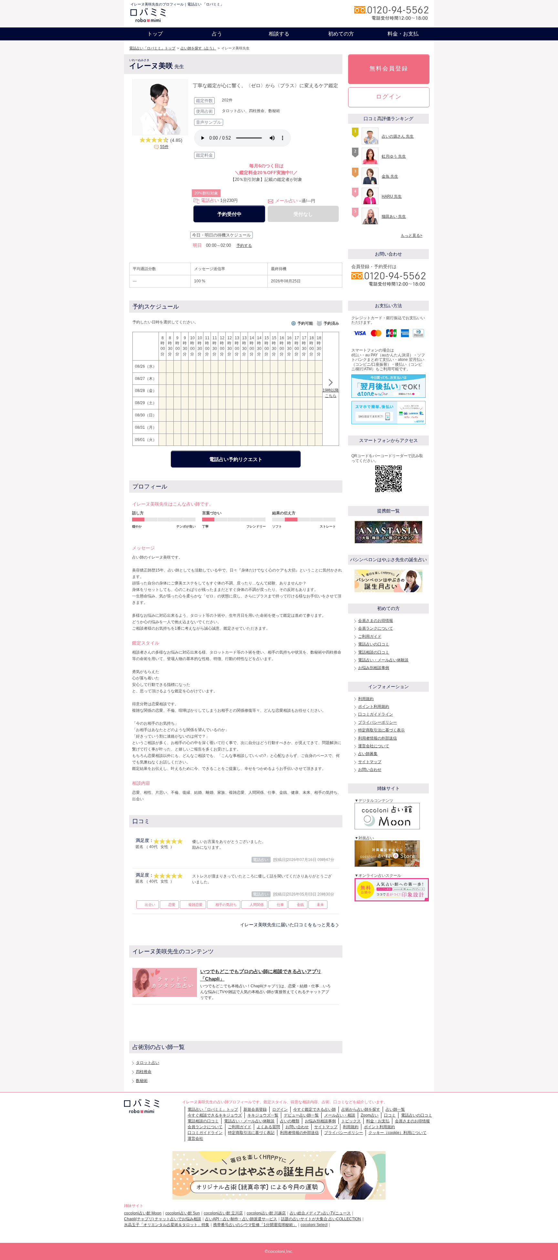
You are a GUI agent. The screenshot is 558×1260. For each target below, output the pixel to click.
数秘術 (142, 1080)
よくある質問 (268, 1127)
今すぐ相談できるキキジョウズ (215, 1115)
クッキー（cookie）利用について (397, 1132)
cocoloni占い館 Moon (142, 1213)
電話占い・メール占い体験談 (383, 660)
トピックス (351, 1121)
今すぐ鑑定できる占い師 (314, 1109)
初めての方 (341, 34)
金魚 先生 (390, 176)
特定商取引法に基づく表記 (251, 1132)
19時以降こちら (331, 393)
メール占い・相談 (339, 1115)
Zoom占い (369, 1115)
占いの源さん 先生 (398, 136)
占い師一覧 (395, 1109)
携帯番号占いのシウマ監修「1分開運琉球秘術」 (255, 1225)
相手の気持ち (226, 905)
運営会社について (373, 746)
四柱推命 (143, 1071)
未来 (320, 905)
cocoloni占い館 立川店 (223, 1213)
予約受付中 (229, 214)
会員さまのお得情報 (375, 620)
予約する (244, 245)
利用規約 (366, 699)
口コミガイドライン (375, 714)
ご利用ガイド (369, 636)
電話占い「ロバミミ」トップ (152, 48)
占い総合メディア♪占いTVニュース (320, 1213)
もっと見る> (411, 235)
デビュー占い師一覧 (301, 1115)
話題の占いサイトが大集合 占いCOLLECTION (321, 1219)
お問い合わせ (369, 769)
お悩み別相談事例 (373, 668)
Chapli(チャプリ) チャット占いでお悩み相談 (162, 1219)
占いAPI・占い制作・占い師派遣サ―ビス (241, 1219)
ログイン (389, 96)
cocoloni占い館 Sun (182, 1213)
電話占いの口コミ (373, 644)
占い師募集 (367, 753)
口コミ (390, 1115)
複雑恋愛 (195, 905)
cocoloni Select (314, 1225)
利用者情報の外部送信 (377, 738)
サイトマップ (369, 762)
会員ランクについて (375, 628)
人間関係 (257, 905)
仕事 (280, 905)
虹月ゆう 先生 (394, 156)
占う (217, 34)
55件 (164, 146)
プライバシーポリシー (377, 722)
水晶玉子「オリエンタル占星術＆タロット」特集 (166, 1225)
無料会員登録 (388, 68)
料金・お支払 (403, 34)
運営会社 (195, 1138)
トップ (155, 34)
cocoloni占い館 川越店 (266, 1213)
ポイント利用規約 (373, 706)
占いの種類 (289, 1121)
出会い (150, 905)
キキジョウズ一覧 (262, 1115)
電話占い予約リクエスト (236, 459)
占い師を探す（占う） (198, 48)
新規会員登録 (255, 1109)
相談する (279, 34)
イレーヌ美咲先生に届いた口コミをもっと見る (287, 924)
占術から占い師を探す (360, 1109)
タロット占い (147, 1062)
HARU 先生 (392, 196)
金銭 (300, 905)
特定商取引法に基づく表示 (381, 730)
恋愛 (171, 905)
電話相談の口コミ (373, 652)
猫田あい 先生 (394, 216)
